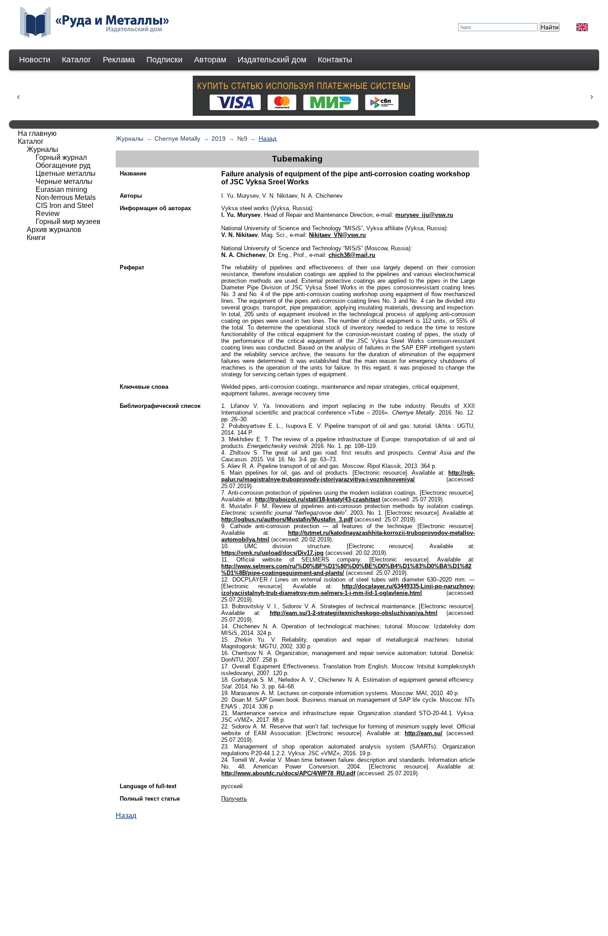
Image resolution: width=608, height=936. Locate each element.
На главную (37, 133)
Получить (234, 798)
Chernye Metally (177, 138)
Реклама (119, 59)
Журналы (129, 138)
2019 (218, 138)
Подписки (164, 59)
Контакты (335, 59)
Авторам (210, 59)
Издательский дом (272, 59)
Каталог (76, 59)
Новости (34, 59)
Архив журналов (54, 229)
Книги (36, 237)
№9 (242, 138)
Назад (267, 138)
